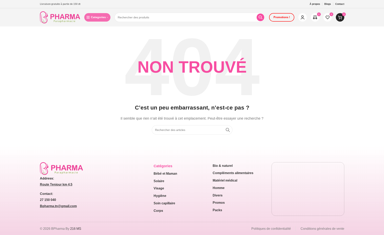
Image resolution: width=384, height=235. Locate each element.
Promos (219, 202)
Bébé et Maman (165, 173)
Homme (219, 188)
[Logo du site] (60, 17)
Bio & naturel (223, 165)
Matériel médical (225, 180)
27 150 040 (48, 200)
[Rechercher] (260, 17)
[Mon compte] (302, 17)
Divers (218, 195)
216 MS (75, 228)
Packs (217, 210)
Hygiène (160, 195)
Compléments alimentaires (233, 173)
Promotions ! (282, 17)
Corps (158, 210)
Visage (159, 188)
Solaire (159, 181)
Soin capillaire (164, 203)
